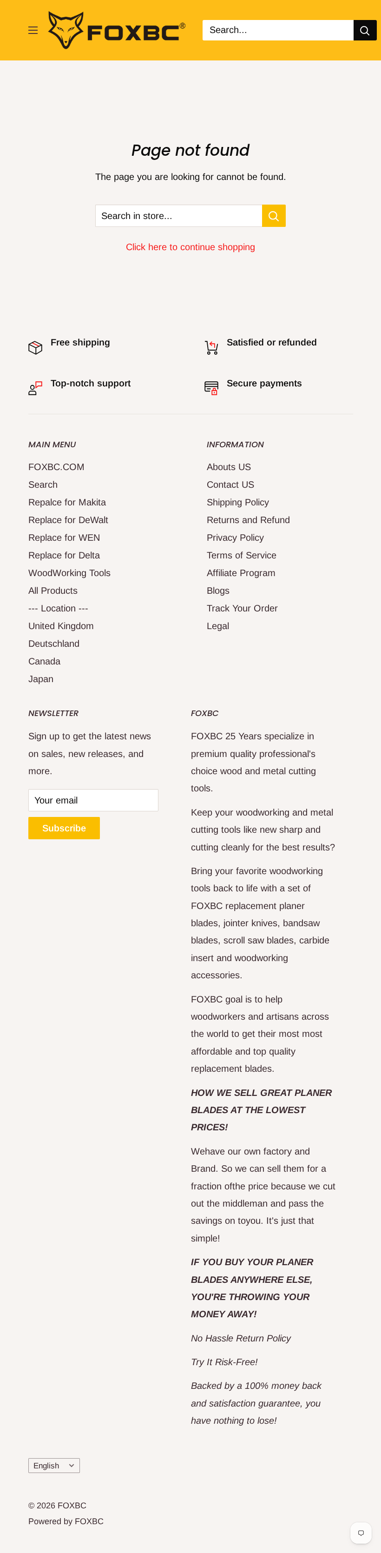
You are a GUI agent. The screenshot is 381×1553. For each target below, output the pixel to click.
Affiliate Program (241, 573)
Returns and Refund (248, 520)
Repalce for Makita (67, 502)
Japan (40, 679)
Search (43, 484)
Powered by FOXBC (66, 1521)
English (46, 1465)
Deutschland (53, 643)
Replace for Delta (64, 555)
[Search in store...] (274, 216)
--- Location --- (58, 608)
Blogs (218, 590)
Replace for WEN (64, 537)
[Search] (365, 30)
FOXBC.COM (56, 467)
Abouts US (229, 467)
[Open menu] (33, 30)
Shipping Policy (238, 502)
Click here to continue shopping (190, 247)
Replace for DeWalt (68, 520)
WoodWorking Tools (69, 573)
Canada (44, 661)
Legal (218, 626)
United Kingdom (61, 626)
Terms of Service (241, 555)
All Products (53, 590)
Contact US (230, 484)
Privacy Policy (235, 537)
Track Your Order (242, 608)
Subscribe (64, 828)
